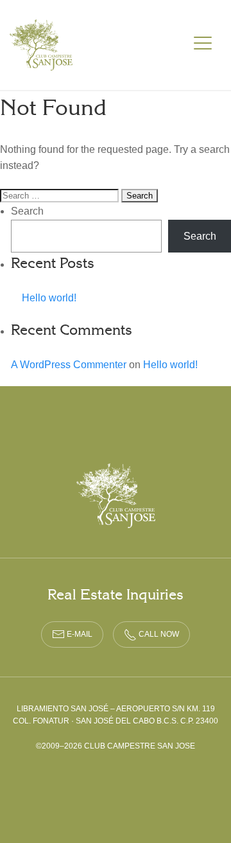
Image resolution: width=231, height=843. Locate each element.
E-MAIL (78, 634)
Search (27, 211)
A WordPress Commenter (68, 364)
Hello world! (49, 297)
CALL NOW (158, 634)
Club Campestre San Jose (42, 45)
